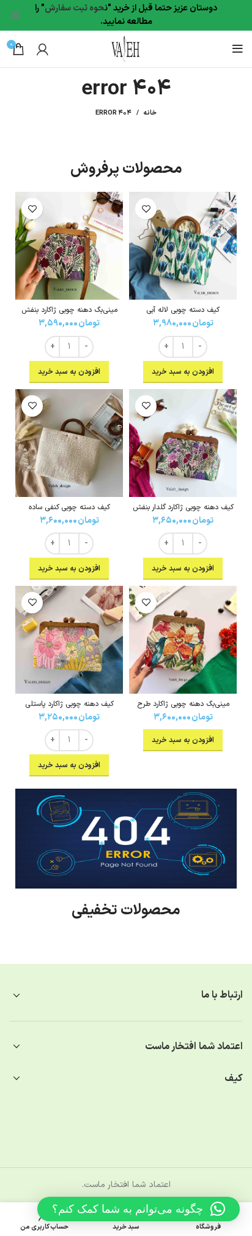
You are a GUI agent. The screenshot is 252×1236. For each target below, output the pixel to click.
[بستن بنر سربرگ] (15, 15)
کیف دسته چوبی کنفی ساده (69, 507)
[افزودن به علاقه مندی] (146, 208)
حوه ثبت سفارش (75, 8)
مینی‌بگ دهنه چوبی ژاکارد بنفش (69, 310)
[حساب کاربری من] (42, 49)
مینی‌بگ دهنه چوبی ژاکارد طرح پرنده (183, 709)
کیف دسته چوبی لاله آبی (183, 310)
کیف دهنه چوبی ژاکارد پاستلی (69, 704)
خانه (150, 113)
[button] (138, 1209)
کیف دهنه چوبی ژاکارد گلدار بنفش (183, 507)
